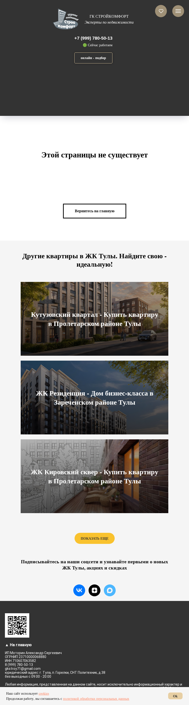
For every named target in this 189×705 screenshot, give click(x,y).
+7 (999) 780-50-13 (93, 38)
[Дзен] (94, 590)
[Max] (110, 590)
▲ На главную (18, 645)
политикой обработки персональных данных (96, 698)
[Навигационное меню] (178, 11)
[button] (93, 57)
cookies (44, 693)
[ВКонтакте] (79, 590)
